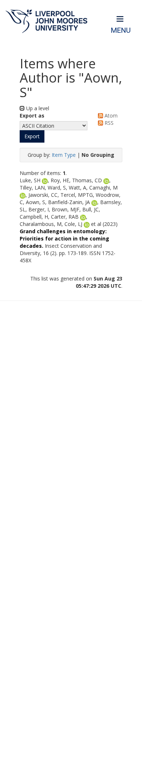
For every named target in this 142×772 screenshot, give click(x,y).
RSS (108, 122)
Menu (121, 30)
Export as (32, 115)
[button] (32, 136)
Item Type (64, 154)
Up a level (37, 108)
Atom (110, 115)
